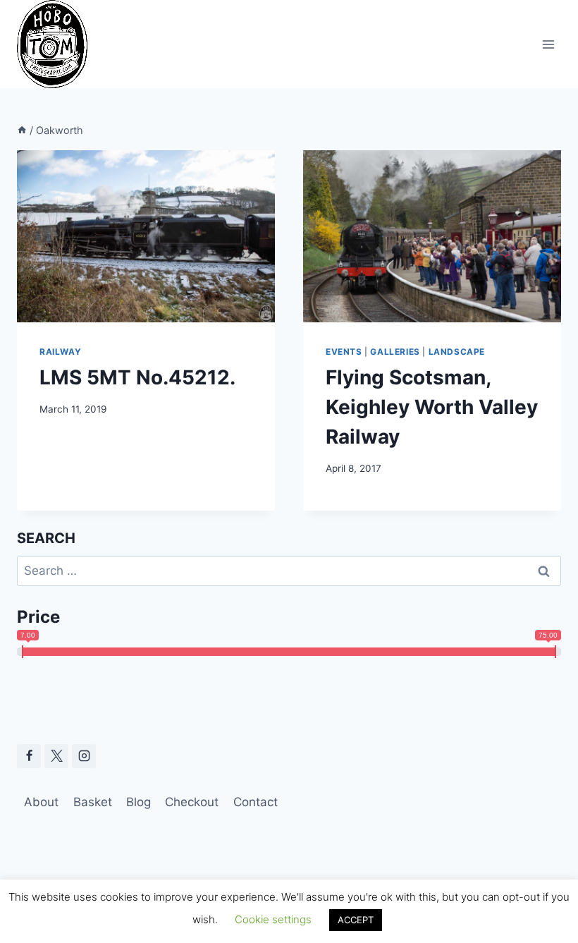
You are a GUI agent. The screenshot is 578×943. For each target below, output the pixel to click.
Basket (92, 802)
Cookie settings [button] (273, 919)
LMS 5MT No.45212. (137, 377)
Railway (60, 351)
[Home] (22, 130)
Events (344, 351)
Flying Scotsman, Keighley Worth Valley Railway (432, 407)
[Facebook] (29, 756)
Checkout (192, 802)
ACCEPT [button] (356, 919)
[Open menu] (548, 44)
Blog (138, 802)
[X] (56, 756)
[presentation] (146, 236)
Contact (255, 802)
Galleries (394, 351)
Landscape (457, 351)
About (41, 802)
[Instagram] (84, 756)
